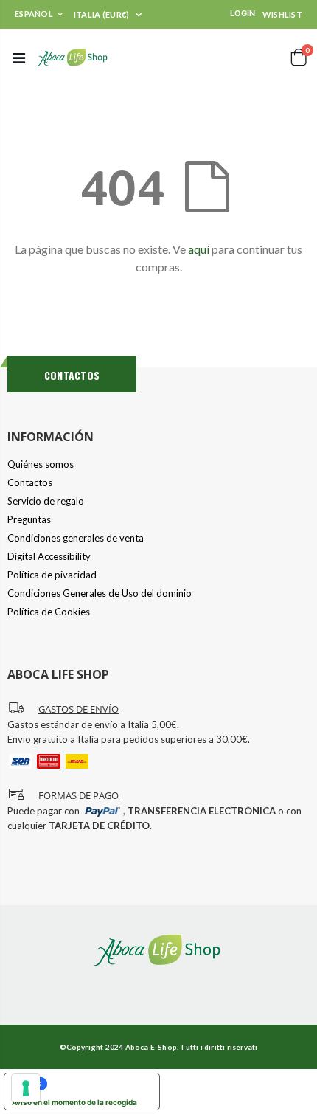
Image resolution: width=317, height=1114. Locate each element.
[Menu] (19, 57)
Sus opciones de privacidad (96, 1083)
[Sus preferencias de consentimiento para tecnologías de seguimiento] (26, 1088)
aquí (198, 249)
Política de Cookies (48, 611)
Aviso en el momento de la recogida (74, 1102)
